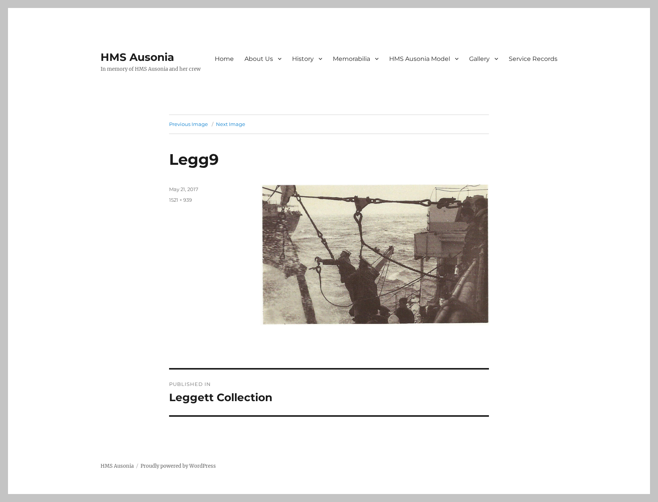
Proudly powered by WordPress (178, 466)
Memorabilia (351, 58)
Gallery (479, 58)
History (303, 58)
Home (224, 58)
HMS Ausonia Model (419, 58)
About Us (258, 58)
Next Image (230, 124)
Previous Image (188, 124)
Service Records (533, 58)
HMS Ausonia (137, 57)
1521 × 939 (180, 200)
